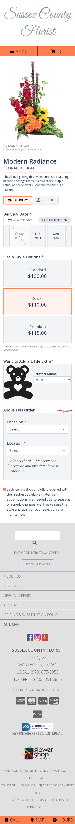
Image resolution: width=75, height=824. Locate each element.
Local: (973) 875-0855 (37, 672)
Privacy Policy (19, 800)
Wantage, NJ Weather (18, 785)
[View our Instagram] (37, 639)
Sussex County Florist (37, 23)
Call (13, 820)
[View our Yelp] (45, 639)
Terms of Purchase (50, 800)
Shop (22, 51)
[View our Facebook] (30, 639)
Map (39, 820)
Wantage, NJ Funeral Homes (26, 770)
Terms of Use (37, 807)
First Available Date (55, 220)
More (9, 190)
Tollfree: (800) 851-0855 (37, 679)
